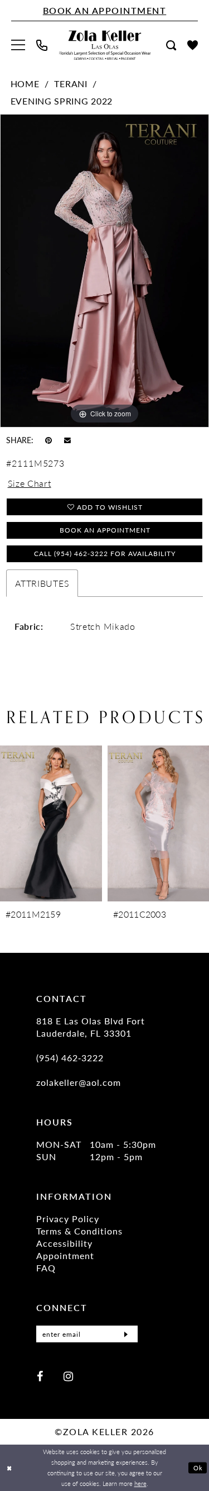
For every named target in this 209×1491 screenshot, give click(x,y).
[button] (18, 45)
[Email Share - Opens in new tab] (67, 439)
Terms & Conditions (79, 1230)
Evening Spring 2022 (62, 100)
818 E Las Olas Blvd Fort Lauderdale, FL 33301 (90, 1026)
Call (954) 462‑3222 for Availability (105, 553)
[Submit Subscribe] (126, 1334)
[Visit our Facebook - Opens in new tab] (39, 1376)
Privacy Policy (67, 1218)
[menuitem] (18, 45)
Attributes (42, 583)
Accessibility (64, 1243)
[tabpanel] (104, 271)
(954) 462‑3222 (70, 1057)
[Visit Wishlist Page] (192, 45)
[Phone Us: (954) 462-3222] (42, 45)
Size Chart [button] (29, 483)
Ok (198, 1467)
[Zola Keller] (104, 45)
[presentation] (76, 823)
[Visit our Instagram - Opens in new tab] (68, 1376)
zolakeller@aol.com (78, 1082)
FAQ (46, 1267)
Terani (70, 83)
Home (25, 83)
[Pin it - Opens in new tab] (48, 439)
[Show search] (171, 45)
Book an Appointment (105, 530)
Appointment (65, 1255)
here (140, 1483)
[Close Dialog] (9, 1467)
